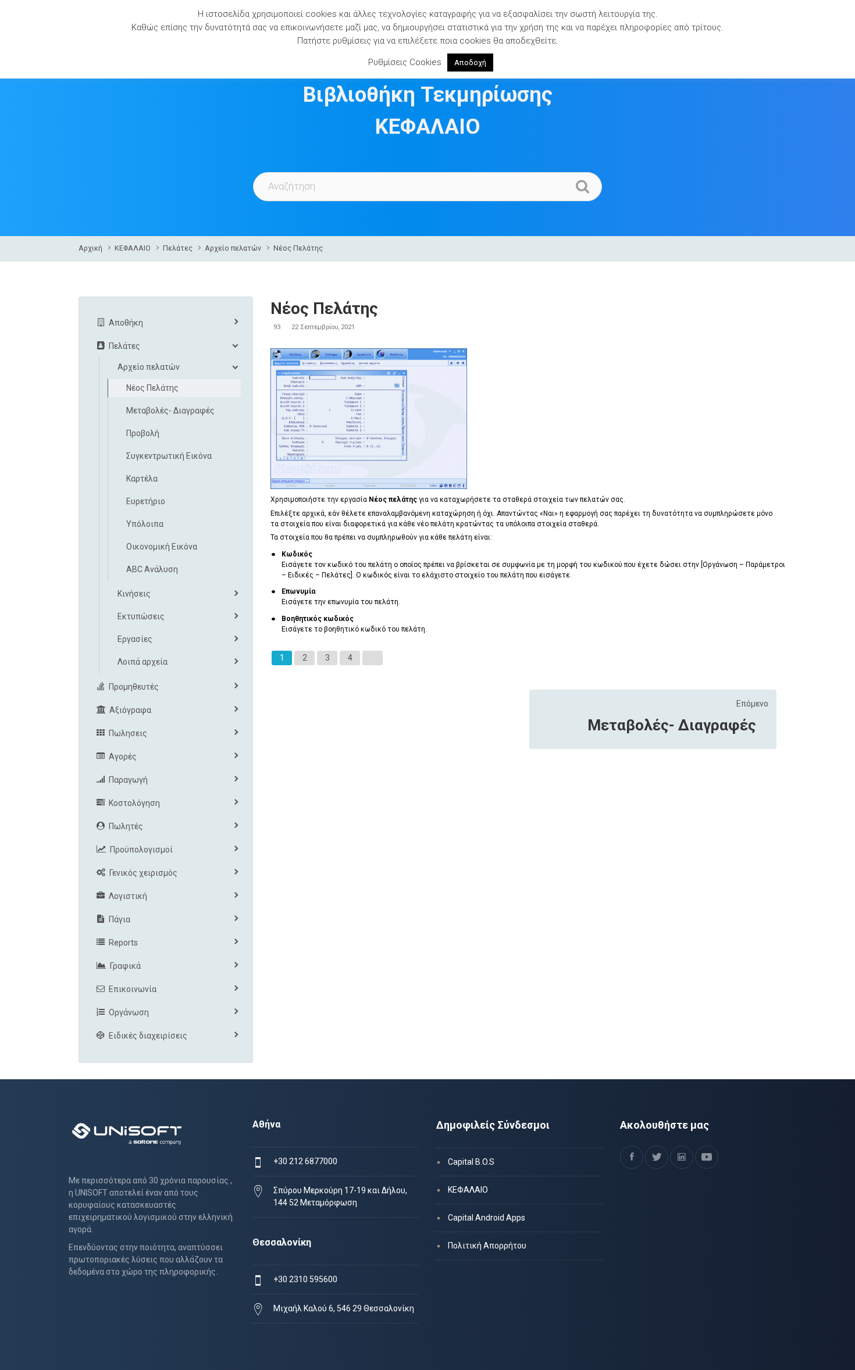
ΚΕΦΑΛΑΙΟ (133, 248)
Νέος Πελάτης (298, 248)
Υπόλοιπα (144, 524)
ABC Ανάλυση (152, 569)
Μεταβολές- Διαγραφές (671, 725)
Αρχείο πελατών (233, 248)
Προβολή (142, 433)
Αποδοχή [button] (470, 62)
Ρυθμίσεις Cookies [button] (404, 62)
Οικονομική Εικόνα (161, 546)
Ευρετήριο (145, 501)
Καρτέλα (142, 478)
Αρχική (90, 248)
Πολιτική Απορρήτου (487, 1245)
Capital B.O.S (471, 1161)
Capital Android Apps (486, 1217)
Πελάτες (178, 248)
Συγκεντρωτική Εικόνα (169, 456)
